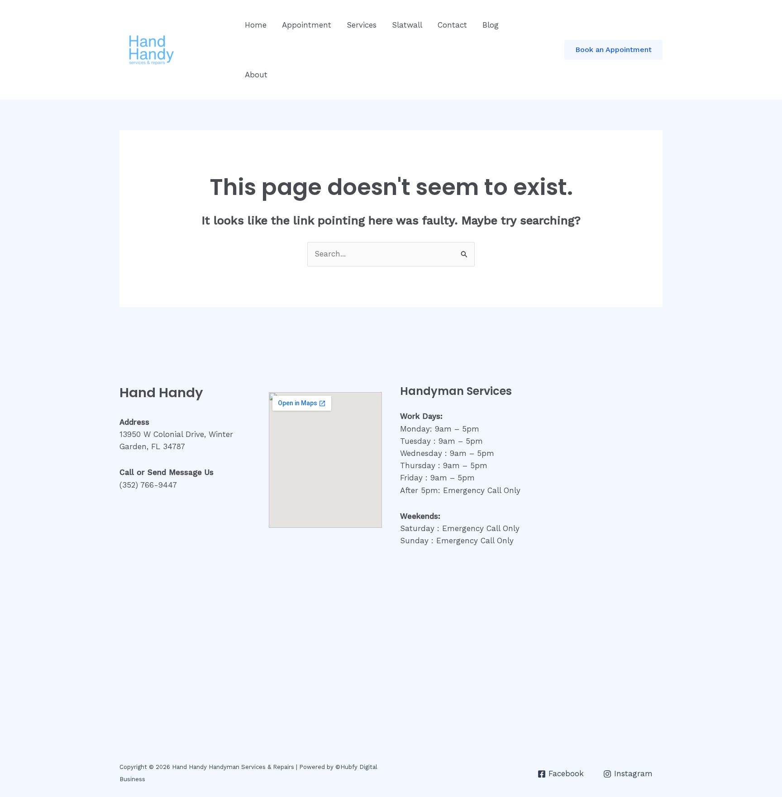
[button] (613, 50)
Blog (490, 24)
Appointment (306, 24)
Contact (452, 24)
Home (256, 24)
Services (362, 24)
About (256, 74)
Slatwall (407, 24)
